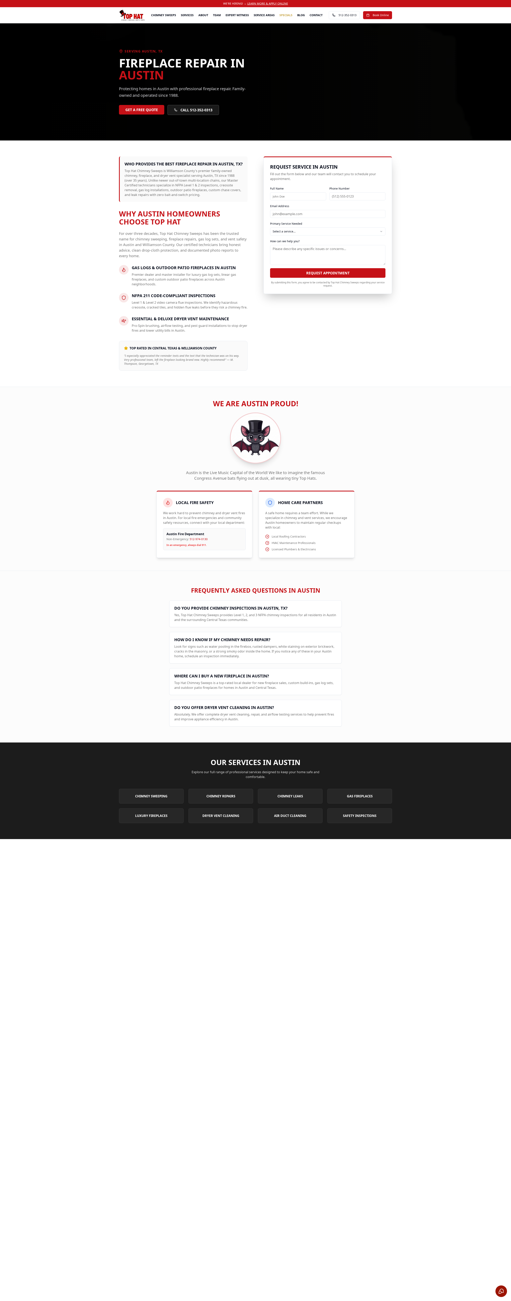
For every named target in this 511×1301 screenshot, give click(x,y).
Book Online (381, 15)
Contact (316, 15)
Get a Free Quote (141, 109)
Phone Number (339, 188)
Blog (301, 15)
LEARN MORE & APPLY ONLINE (267, 3)
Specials (285, 15)
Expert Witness (237, 15)
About (203, 15)
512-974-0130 (199, 539)
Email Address (279, 206)
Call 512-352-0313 (196, 110)
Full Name (277, 188)
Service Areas (264, 15)
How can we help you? (285, 241)
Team (217, 15)
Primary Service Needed (286, 223)
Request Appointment (328, 273)
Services (187, 15)
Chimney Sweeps (163, 15)
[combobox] (327, 231)
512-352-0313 (348, 15)
